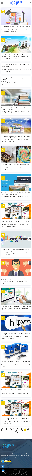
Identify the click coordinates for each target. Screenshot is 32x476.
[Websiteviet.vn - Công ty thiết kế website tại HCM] (16, 3)
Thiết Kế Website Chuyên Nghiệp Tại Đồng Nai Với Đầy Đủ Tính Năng (15, 419)
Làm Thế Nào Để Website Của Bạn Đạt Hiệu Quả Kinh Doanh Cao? (14, 278)
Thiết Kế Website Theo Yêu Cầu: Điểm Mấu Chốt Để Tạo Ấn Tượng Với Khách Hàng (15, 193)
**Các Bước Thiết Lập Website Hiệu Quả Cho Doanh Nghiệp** (15, 333)
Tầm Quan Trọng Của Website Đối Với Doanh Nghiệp (16, 306)
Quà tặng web (5, 242)
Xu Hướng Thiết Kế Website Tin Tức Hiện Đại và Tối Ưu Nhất (15, 78)
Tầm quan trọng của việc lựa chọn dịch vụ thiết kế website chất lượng (15, 250)
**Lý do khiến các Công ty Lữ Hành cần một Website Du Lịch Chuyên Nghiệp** (15, 136)
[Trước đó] (2, 429)
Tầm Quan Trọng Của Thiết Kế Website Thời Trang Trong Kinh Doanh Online (15, 165)
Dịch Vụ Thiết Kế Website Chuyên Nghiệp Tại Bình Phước (15, 222)
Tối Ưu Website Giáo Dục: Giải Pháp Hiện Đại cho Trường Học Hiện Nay (14, 108)
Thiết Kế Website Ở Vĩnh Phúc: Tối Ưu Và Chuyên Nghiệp (14, 390)
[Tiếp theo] (16, 432)
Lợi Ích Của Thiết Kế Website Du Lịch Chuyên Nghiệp (16, 54)
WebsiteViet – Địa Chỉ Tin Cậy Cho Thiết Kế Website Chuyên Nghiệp (15, 65)
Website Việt (16, 472)
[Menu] (2, 3)
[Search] (30, 3)
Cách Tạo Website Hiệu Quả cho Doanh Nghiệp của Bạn (15, 362)
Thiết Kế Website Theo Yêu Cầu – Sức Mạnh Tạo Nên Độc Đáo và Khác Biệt (15, 27)
